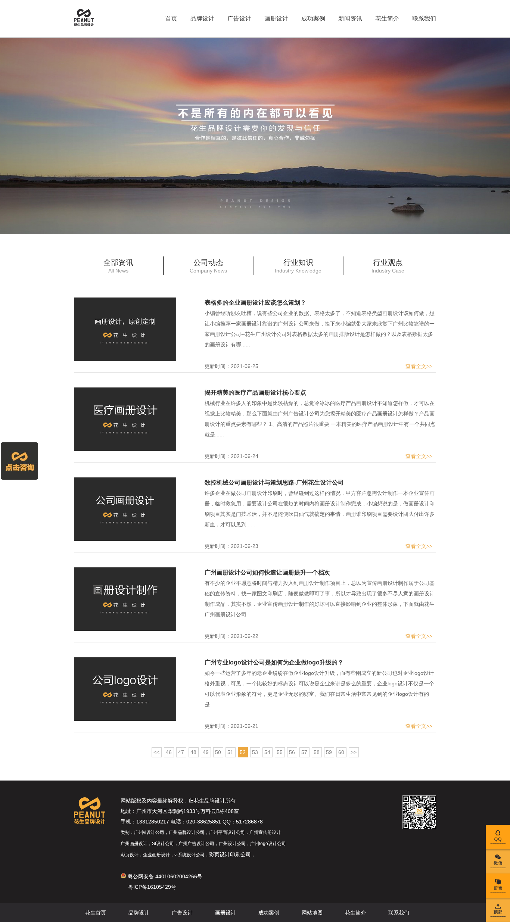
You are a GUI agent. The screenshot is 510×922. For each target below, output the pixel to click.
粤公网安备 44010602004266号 (164, 876)
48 (193, 752)
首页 (171, 18)
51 (230, 752)
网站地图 (312, 913)
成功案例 (313, 18)
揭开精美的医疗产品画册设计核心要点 (255, 392)
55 (280, 752)
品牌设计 (202, 18)
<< (156, 752)
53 (255, 752)
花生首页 (95, 913)
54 (267, 752)
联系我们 (424, 18)
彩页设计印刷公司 (230, 854)
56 (292, 752)
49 (206, 752)
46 (169, 752)
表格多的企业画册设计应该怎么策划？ (255, 302)
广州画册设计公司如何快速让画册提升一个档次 (267, 572)
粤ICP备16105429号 (152, 887)
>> (354, 752)
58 (317, 752)
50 (218, 752)
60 (341, 752)
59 (329, 752)
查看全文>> (418, 366)
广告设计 (239, 18)
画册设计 (276, 18)
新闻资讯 (350, 18)
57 (304, 752)
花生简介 (387, 18)
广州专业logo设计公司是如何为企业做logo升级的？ (274, 662)
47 (181, 752)
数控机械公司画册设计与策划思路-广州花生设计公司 (274, 482)
